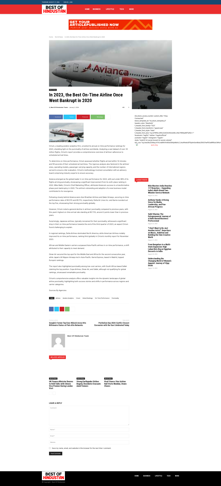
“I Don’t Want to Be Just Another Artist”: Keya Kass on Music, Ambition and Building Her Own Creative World (159, 232)
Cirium (78, 298)
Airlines (58, 298)
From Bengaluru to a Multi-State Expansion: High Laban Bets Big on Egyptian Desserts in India (159, 247)
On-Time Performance (102, 298)
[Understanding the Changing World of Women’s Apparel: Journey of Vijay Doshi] (140, 261)
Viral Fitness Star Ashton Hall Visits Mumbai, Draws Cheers (115, 383)
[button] (177, 2)
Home (51, 37)
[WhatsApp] (67, 309)
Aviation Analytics (68, 298)
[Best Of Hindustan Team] (58, 340)
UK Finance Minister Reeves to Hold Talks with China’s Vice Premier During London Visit (61, 384)
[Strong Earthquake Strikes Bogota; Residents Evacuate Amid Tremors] (89, 371)
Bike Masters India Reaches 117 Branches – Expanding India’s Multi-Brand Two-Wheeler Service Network (160, 189)
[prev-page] (50, 393)
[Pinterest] (62, 309)
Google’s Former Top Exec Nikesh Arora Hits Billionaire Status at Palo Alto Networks (67, 324)
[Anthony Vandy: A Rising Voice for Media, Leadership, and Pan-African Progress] (140, 203)
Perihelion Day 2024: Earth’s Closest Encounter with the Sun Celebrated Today (111, 324)
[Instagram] (174, 9)
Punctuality (115, 298)
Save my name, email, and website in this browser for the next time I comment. (81, 448)
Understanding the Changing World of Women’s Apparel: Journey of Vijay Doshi (159, 262)
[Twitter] (177, 9)
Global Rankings (88, 298)
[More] (108, 117)
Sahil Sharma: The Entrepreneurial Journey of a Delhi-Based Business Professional (159, 217)
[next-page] (54, 393)
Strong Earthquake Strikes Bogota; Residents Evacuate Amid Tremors (89, 383)
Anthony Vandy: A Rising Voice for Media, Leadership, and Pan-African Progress (158, 203)
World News (59, 37)
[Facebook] (170, 9)
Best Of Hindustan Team (59, 107)
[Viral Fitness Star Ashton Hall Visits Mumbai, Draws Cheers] (116, 371)
